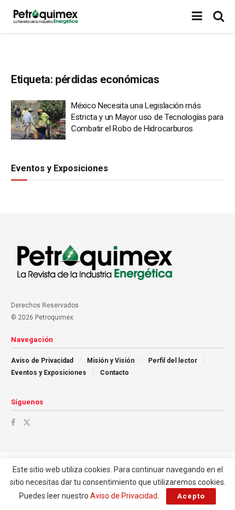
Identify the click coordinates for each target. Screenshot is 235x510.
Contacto (114, 372)
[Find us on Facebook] (13, 422)
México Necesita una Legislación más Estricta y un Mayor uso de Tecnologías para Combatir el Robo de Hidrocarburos (147, 117)
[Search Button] (218, 16)
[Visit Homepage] (45, 16)
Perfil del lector (172, 360)
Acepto (191, 496)
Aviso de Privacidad (42, 360)
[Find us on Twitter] (27, 422)
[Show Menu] (197, 16)
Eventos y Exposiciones (48, 372)
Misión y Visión (110, 360)
